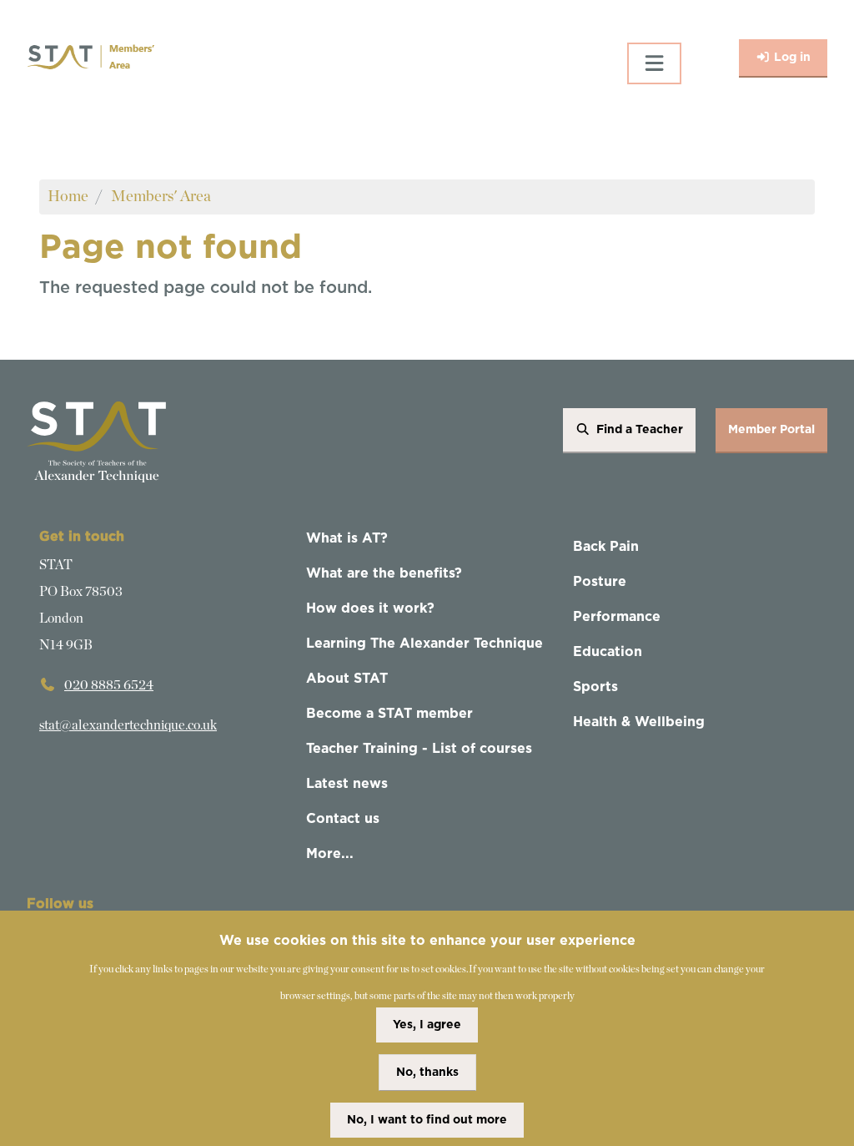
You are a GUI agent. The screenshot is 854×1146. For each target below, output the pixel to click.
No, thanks (427, 1072)
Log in (792, 57)
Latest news (347, 783)
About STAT (347, 678)
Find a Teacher (639, 430)
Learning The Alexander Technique (424, 643)
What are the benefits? (384, 573)
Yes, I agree (427, 1025)
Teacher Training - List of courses (419, 748)
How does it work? (370, 608)
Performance (617, 616)
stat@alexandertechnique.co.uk (128, 725)
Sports (595, 687)
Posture (599, 581)
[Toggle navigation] (654, 63)
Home (68, 196)
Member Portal (771, 430)
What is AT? (347, 538)
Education (607, 652)
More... (330, 854)
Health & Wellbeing (639, 722)
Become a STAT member (389, 713)
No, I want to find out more (427, 1120)
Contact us (342, 818)
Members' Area (161, 196)
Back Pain (606, 546)
